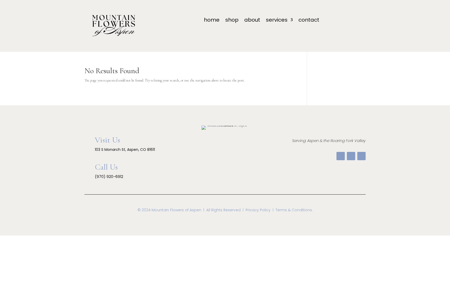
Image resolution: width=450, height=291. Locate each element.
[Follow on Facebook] (340, 156)
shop (232, 20)
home (212, 20)
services (277, 20)
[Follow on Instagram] (361, 156)
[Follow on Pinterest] (351, 156)
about (252, 20)
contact (308, 20)
